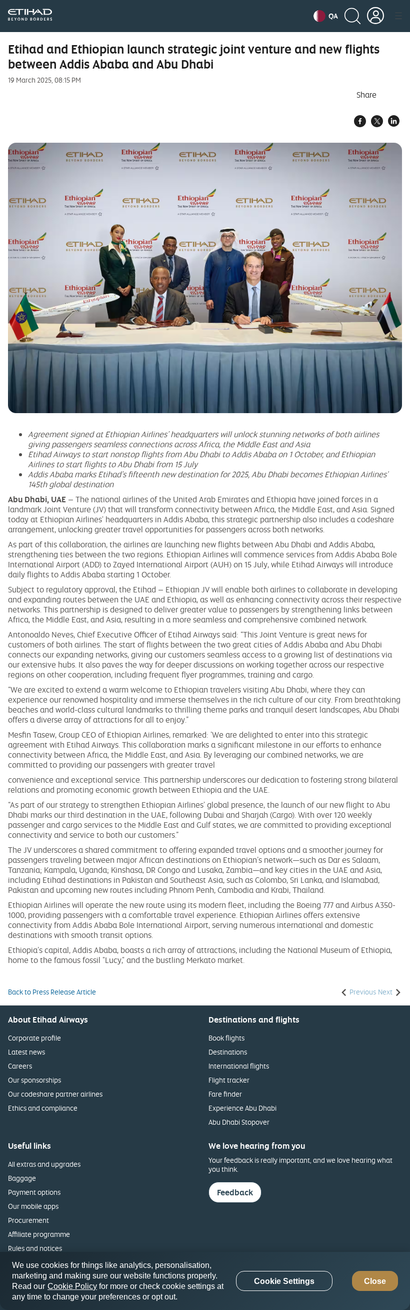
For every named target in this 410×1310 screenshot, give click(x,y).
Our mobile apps (33, 1206)
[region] (205, 1281)
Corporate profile (34, 1038)
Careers (20, 1066)
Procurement (28, 1220)
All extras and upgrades (44, 1164)
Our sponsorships (34, 1080)
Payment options (34, 1192)
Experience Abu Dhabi (242, 1108)
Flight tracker (229, 1080)
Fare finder (225, 1094)
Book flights (226, 1038)
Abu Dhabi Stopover (239, 1122)
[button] (326, 16)
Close (375, 1281)
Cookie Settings (284, 1281)
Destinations (227, 1052)
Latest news (26, 1052)
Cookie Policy (72, 1286)
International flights (238, 1066)
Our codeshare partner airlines (55, 1094)
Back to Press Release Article (52, 992)
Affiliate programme (39, 1234)
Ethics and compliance (43, 1108)
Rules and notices (35, 1248)
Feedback (235, 1192)
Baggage (22, 1178)
